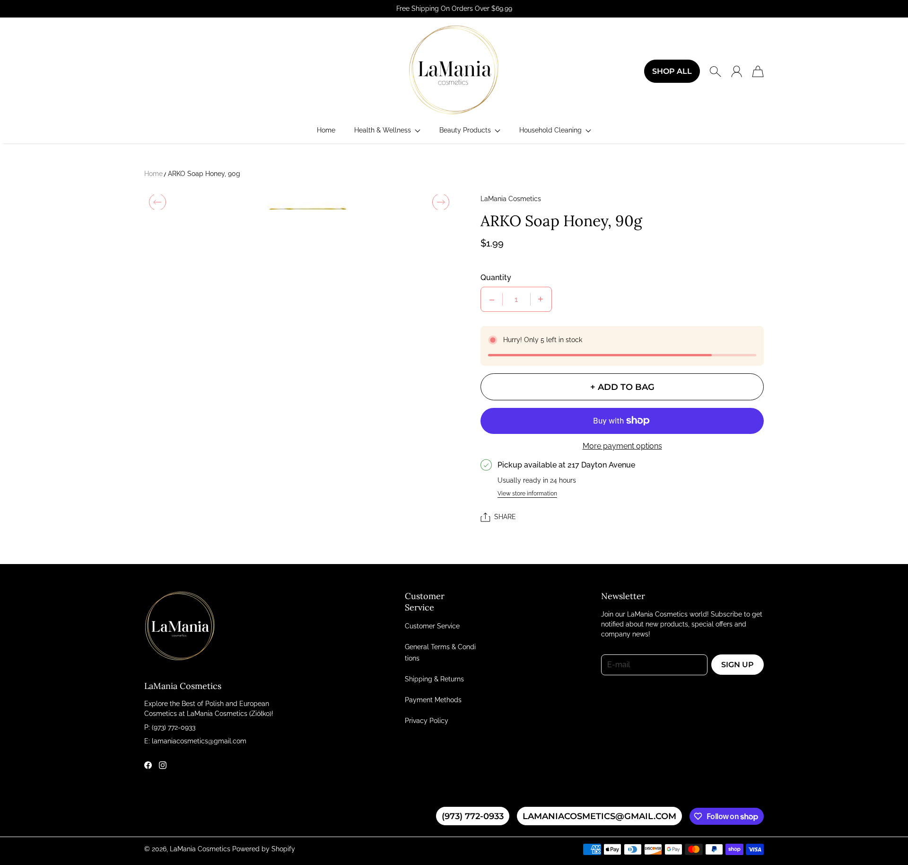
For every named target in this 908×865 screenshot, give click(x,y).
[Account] (736, 71)
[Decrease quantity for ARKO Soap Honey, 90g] (491, 299)
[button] (387, 130)
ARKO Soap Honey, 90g (204, 173)
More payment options (622, 445)
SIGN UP (737, 664)
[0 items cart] (758, 71)
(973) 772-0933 (473, 816)
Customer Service (432, 626)
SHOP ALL (672, 71)
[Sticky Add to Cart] (867, 837)
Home (153, 173)
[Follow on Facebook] (148, 765)
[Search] (715, 71)
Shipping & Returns (434, 679)
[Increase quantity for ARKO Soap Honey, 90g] (540, 299)
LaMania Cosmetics (200, 849)
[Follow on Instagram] (162, 765)
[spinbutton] (516, 299)
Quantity (495, 277)
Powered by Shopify (263, 849)
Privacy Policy (426, 720)
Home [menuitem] (326, 130)
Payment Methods (433, 700)
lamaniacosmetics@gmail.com (599, 816)
